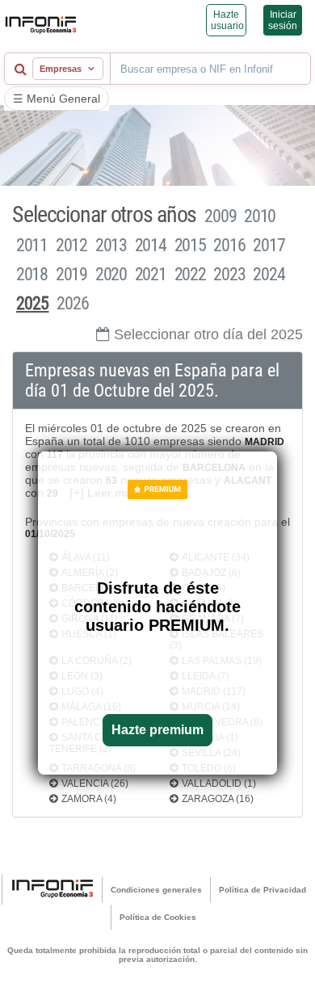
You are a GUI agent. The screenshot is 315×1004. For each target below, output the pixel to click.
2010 (259, 216)
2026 (72, 303)
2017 (268, 245)
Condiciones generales (156, 889)
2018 (32, 274)
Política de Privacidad (262, 889)
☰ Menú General (56, 98)
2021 (150, 274)
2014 (150, 245)
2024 (268, 274)
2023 (229, 274)
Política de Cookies (158, 917)
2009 (220, 216)
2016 (229, 245)
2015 (190, 245)
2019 (71, 274)
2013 (111, 245)
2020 (111, 274)
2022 (190, 274)
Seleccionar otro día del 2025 (208, 334)
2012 (71, 245)
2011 (32, 245)
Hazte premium (157, 730)
